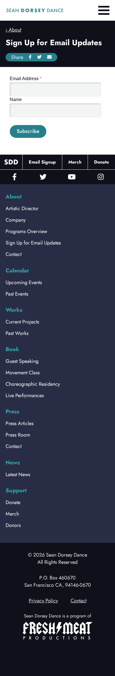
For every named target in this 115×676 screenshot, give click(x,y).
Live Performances (25, 395)
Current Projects (22, 321)
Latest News (18, 474)
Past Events (17, 294)
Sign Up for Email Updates (33, 242)
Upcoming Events (24, 282)
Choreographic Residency (33, 384)
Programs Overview (26, 231)
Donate (101, 162)
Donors (13, 525)
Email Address (25, 78)
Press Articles (19, 423)
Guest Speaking (22, 361)
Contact (13, 254)
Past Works (17, 333)
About (15, 29)
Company (16, 220)
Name (16, 99)
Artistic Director (22, 208)
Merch (75, 162)
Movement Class (23, 372)
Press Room (18, 434)
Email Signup (42, 162)
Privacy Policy (43, 600)
